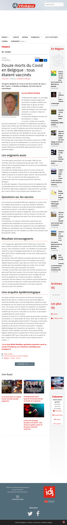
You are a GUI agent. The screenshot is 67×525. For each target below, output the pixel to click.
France (4, 37)
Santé (5, 354)
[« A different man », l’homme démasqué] (53, 98)
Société (8, 52)
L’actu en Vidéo (51, 37)
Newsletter (58, 411)
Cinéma (5, 41)
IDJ (3, 52)
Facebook (58, 424)
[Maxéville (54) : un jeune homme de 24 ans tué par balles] (53, 156)
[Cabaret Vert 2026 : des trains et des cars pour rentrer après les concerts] (53, 175)
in (45, 60)
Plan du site (37, 522)
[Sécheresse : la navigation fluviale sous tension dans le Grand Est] (53, 217)
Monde (25, 37)
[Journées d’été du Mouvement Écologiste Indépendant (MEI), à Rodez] (53, 115)
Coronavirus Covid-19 (16, 356)
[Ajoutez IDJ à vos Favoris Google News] (6, 60)
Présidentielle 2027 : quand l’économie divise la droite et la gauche (33, 399)
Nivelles (25, 356)
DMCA (46, 501)
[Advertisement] (33, 22)
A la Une (6, 356)
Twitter (58, 419)
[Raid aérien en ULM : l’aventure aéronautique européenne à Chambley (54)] (53, 260)
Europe (16, 37)
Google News (58, 415)
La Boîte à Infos (57, 318)
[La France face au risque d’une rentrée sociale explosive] (12, 386)
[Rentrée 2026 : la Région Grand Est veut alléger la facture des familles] (53, 136)
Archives (30, 522)
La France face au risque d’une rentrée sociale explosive (11, 399)
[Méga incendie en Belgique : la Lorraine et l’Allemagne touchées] (53, 196)
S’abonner (18, 41)
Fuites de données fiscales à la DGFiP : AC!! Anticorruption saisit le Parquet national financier (33, 424)
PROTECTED (51, 501)
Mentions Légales (47, 522)
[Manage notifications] (63, 522)
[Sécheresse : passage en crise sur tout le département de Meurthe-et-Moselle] (53, 237)
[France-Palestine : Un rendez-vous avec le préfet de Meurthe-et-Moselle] (53, 77)
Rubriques (35, 37)
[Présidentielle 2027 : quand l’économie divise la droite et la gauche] (34, 386)
